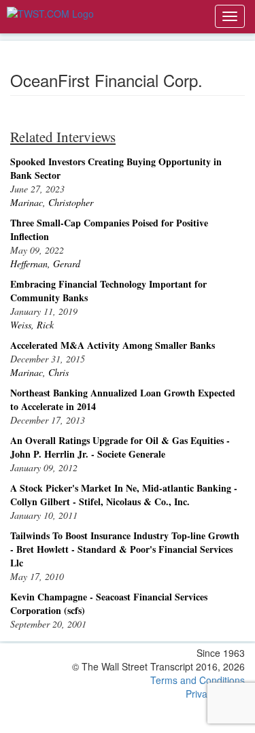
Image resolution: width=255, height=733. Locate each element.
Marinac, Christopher (51, 202)
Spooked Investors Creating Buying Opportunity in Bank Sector (116, 168)
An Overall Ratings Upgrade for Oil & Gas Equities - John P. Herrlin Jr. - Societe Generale (120, 447)
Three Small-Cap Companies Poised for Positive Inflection (109, 229)
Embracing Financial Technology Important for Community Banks (108, 291)
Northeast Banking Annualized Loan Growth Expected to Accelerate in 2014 (122, 399)
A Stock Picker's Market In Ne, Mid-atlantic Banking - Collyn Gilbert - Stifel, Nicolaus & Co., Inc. (123, 495)
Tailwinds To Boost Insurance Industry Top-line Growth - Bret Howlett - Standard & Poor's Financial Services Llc (124, 549)
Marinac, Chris (39, 372)
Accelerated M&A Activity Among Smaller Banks (112, 345)
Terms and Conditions (197, 680)
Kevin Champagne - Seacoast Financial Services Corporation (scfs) (108, 603)
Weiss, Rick (32, 324)
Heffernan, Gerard (45, 263)
